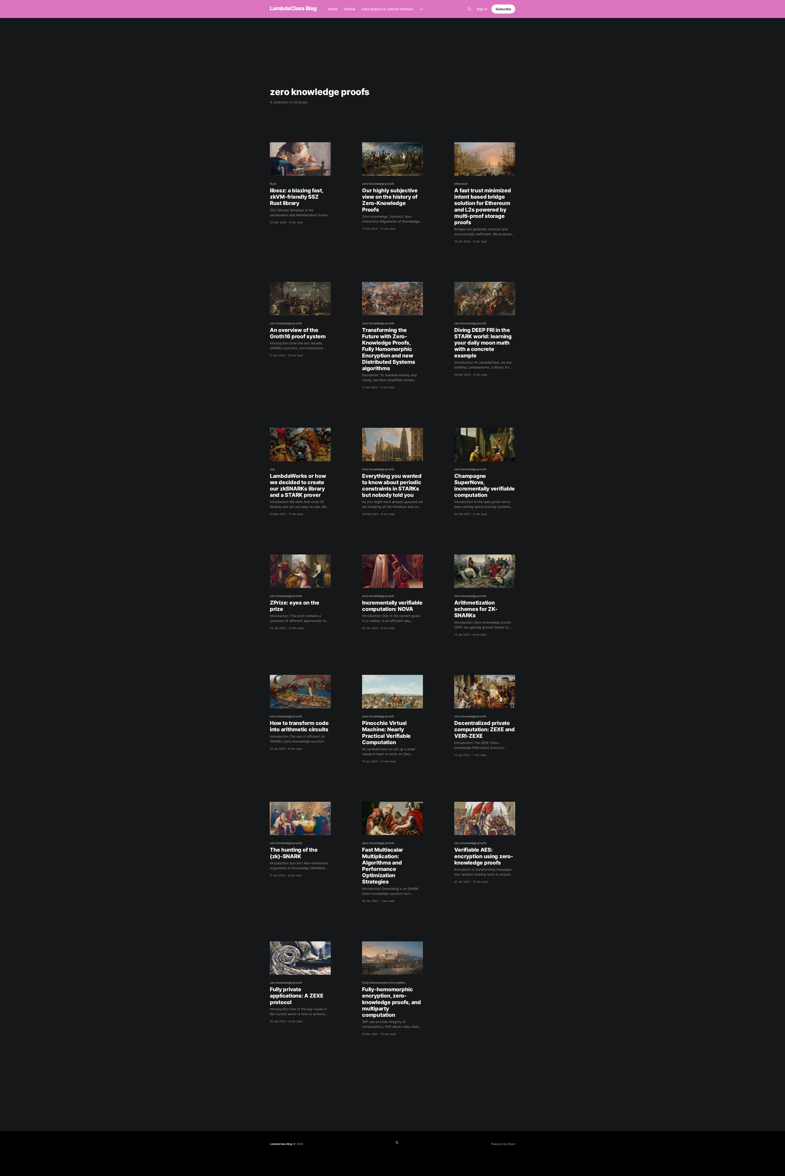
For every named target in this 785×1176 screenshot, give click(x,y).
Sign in (482, 9)
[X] (397, 1142)
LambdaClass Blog (293, 8)
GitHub (349, 9)
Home (333, 9)
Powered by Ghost (503, 1144)
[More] (421, 9)
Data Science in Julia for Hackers (387, 9)
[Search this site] (469, 9)
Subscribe (503, 9)
